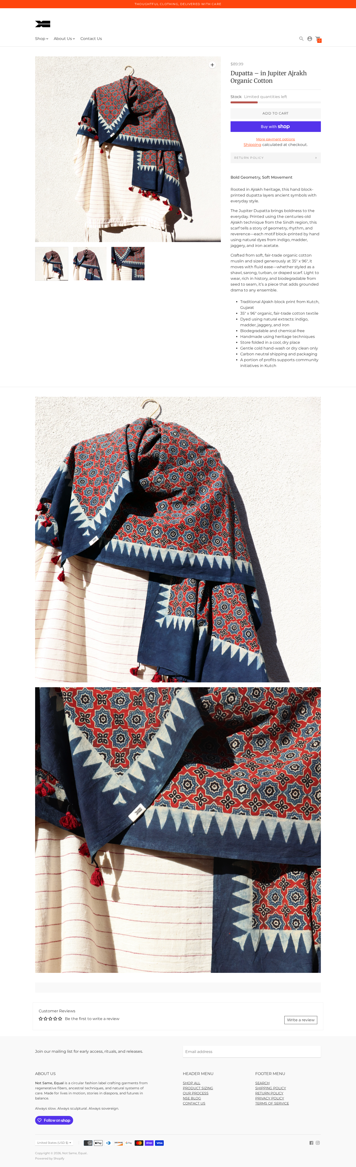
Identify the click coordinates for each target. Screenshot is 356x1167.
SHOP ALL (191, 1083)
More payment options (275, 139)
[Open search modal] (301, 39)
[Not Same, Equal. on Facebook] (311, 1142)
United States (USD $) (52, 1142)
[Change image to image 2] (89, 263)
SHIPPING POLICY (270, 1088)
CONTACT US (194, 1103)
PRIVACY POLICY (269, 1098)
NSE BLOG (192, 1098)
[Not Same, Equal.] (43, 24)
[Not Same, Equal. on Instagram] (318, 1142)
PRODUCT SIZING (198, 1088)
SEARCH (262, 1083)
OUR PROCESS (196, 1093)
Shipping (252, 144)
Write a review (301, 1020)
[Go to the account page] (310, 39)
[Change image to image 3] (128, 263)
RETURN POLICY (249, 158)
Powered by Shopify (49, 1158)
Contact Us (91, 38)
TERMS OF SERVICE (272, 1103)
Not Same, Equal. (74, 1153)
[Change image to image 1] (51, 264)
